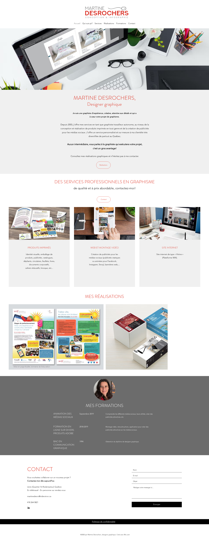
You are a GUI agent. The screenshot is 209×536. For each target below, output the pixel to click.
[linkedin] (28, 507)
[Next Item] (163, 337)
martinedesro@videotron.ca (39, 496)
